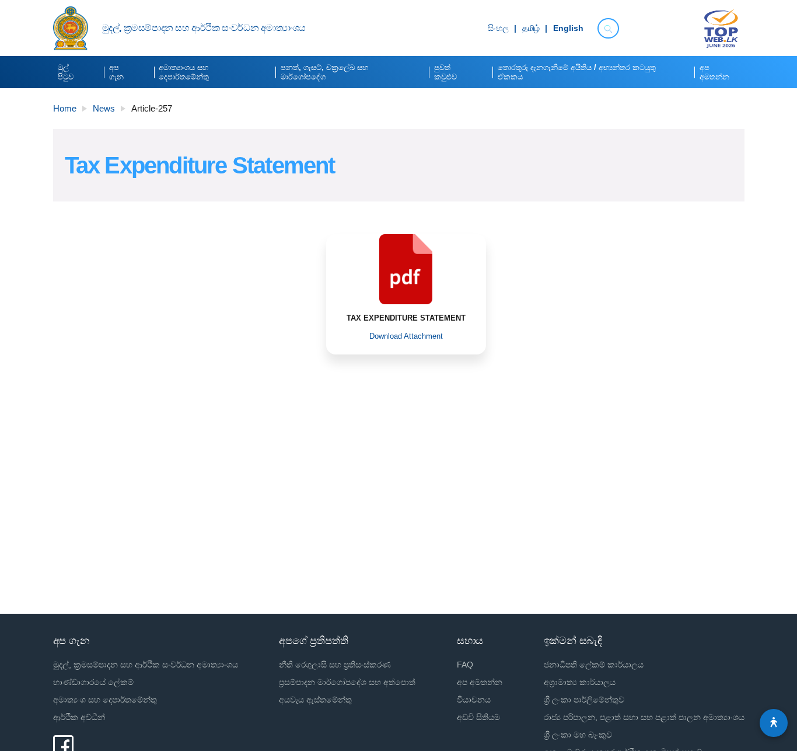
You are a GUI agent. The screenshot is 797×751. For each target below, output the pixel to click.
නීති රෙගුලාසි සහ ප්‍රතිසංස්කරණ (335, 664)
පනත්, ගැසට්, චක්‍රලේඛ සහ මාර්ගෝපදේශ (324, 72)
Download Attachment (406, 336)
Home (64, 108)
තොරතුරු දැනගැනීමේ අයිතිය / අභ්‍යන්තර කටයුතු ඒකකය (577, 72)
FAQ (465, 664)
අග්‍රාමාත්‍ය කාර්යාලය (580, 682)
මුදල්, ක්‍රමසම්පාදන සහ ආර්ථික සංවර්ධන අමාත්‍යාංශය (145, 664)
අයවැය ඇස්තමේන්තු (315, 699)
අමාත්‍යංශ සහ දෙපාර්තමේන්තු (105, 699)
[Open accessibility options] (774, 723)
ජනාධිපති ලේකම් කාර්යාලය (594, 664)
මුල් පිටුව (66, 72)
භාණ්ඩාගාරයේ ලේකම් (93, 682)
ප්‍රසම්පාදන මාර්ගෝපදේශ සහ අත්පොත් (347, 682)
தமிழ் (531, 29)
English (568, 29)
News (104, 108)
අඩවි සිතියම (478, 717)
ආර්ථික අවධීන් (79, 717)
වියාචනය (474, 699)
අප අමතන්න (714, 72)
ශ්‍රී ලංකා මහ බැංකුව (578, 734)
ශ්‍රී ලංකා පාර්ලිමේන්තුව (584, 699)
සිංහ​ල (498, 29)
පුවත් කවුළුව (445, 72)
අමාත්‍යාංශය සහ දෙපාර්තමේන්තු (184, 72)
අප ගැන (116, 72)
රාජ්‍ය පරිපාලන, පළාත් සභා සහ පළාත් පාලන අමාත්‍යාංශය (644, 717)
